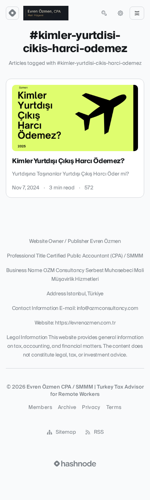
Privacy (91, 407)
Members (40, 407)
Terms (114, 407)
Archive (67, 407)
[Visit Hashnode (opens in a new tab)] (75, 463)
